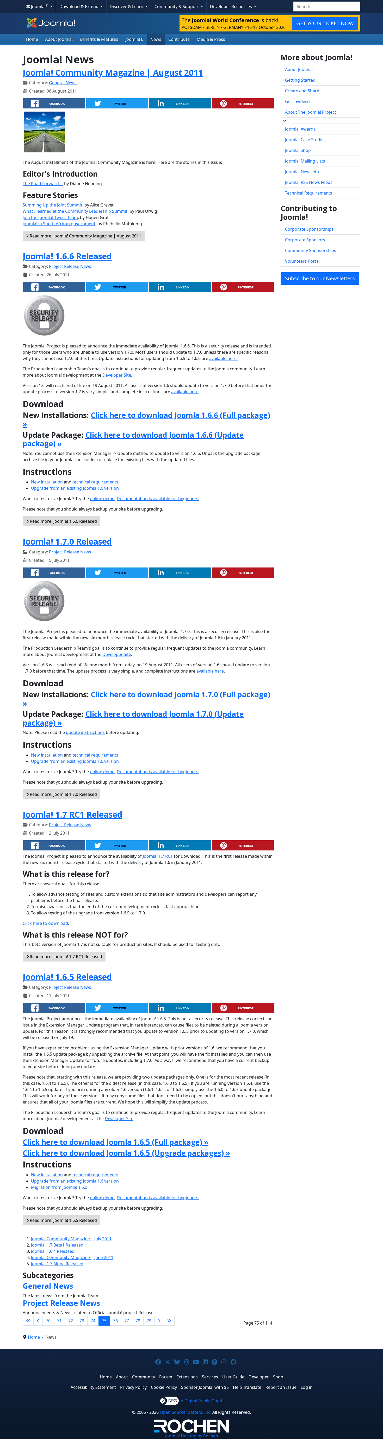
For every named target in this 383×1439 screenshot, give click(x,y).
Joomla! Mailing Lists (305, 161)
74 (93, 1321)
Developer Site (116, 375)
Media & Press (211, 39)
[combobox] (326, 6)
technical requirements (95, 482)
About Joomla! (59, 39)
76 (115, 1321)
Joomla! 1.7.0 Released (67, 541)
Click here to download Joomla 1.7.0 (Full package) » (146, 698)
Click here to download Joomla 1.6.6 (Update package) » (133, 439)
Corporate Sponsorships (309, 229)
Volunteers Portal (302, 261)
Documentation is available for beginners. (158, 498)
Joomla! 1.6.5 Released (67, 976)
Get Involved (297, 101)
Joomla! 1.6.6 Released (67, 256)
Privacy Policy (133, 1387)
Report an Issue (280, 1387)
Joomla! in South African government (59, 224)
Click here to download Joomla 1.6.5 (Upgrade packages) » (126, 1153)
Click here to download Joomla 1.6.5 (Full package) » (115, 1142)
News (155, 39)
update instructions (85, 732)
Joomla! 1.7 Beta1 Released (57, 1245)
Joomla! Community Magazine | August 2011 (113, 72)
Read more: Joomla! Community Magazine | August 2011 (85, 236)
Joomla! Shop (298, 150)
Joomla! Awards (300, 129)
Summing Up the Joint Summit (52, 205)
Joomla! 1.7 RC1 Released (72, 814)
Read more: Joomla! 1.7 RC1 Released (65, 956)
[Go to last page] (169, 1321)
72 (70, 1321)
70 (48, 1321)
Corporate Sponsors (305, 240)
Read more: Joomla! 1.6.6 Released (63, 521)
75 (104, 1321)
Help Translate (247, 1387)
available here (185, 392)
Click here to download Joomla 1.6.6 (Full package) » (146, 419)
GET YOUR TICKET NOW (325, 23)
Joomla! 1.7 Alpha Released (57, 1264)
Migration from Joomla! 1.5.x (59, 1187)
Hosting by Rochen (191, 1436)
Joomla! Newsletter (303, 172)
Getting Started (300, 80)
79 (149, 1321)
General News (63, 83)
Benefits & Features (99, 39)
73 (81, 1321)
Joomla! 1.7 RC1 (158, 856)
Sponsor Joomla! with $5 (205, 1387)
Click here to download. (46, 923)
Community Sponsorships (310, 250)
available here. (223, 358)
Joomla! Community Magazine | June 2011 (72, 1257)
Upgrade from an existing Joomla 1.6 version (75, 488)
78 (137, 1321)
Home (32, 39)
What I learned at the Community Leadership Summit (75, 211)
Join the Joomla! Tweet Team (50, 217)
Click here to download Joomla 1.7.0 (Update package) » (133, 718)
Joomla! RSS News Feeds (308, 182)
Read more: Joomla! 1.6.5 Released (63, 1220)
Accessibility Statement (93, 1387)
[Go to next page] (159, 1321)
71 (59, 1321)
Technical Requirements (308, 193)
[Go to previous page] (38, 1321)
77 (126, 1321)
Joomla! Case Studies (305, 140)
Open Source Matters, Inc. (185, 1412)
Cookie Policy (164, 1387)
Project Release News (70, 266)
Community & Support (177, 6)
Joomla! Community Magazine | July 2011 (71, 1239)
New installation (47, 482)
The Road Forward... (42, 183)
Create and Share (302, 91)
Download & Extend (79, 6)
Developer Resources (231, 6)
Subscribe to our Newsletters (320, 278)
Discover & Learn (127, 6)
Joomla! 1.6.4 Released (53, 1251)
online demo (102, 498)
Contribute (179, 39)
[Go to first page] (28, 1321)
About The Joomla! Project (310, 112)
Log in (307, 1387)
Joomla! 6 (134, 39)
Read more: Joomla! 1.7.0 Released (63, 794)
